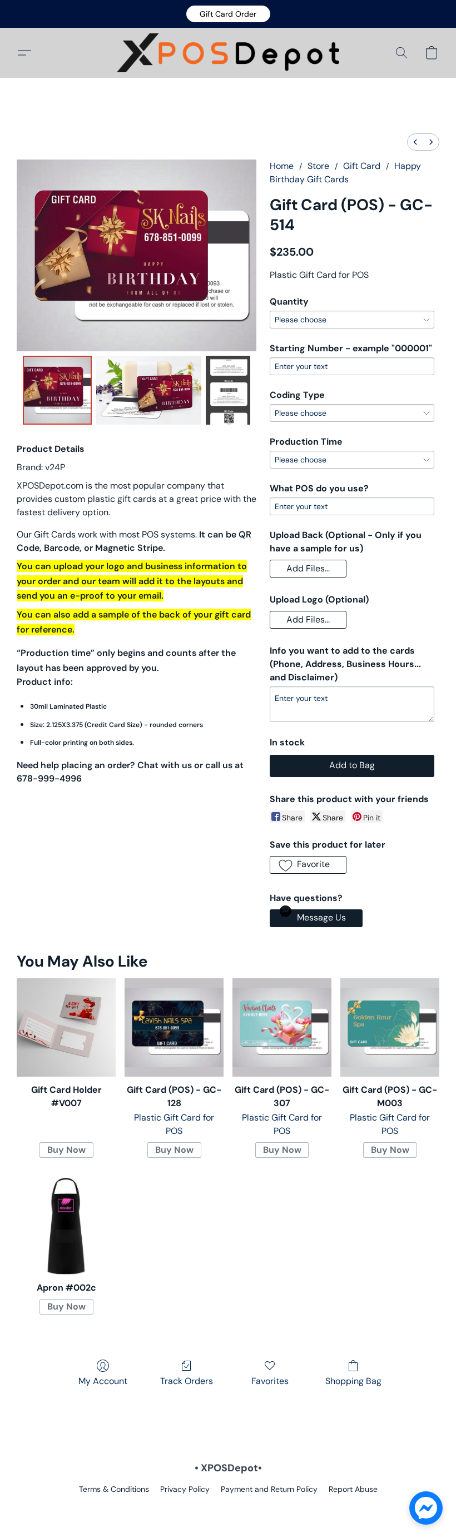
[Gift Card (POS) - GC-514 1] (149, 390)
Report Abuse (353, 1489)
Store (318, 166)
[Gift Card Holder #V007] (66, 1027)
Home (282, 166)
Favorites (270, 1381)
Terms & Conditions (114, 1489)
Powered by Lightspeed (228, 1508)
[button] (228, 14)
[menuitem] (415, 142)
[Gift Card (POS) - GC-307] (281, 1027)
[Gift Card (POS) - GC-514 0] (57, 390)
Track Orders (186, 1381)
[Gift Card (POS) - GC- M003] (389, 1027)
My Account (102, 1381)
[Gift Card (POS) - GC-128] (174, 1027)
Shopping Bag (353, 1381)
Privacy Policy (185, 1489)
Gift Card (361, 166)
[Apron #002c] (66, 1225)
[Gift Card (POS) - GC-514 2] (228, 390)
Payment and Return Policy (269, 1489)
